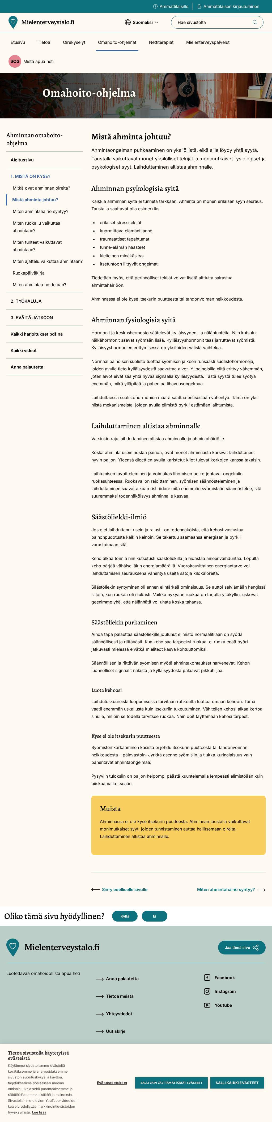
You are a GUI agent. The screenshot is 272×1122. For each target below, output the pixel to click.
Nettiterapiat (161, 42)
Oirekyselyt (74, 42)
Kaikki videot (24, 350)
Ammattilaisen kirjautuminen (231, 6)
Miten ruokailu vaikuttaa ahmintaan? (36, 226)
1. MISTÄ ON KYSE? (30, 176)
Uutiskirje (115, 1031)
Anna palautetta (27, 367)
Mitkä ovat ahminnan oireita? (41, 188)
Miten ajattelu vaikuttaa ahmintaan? (48, 261)
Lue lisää (39, 1112)
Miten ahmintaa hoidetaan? (39, 284)
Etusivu (18, 42)
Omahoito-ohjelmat (117, 42)
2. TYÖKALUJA (26, 301)
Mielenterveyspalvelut (208, 42)
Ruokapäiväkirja (29, 273)
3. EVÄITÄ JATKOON (32, 317)
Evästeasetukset (112, 1083)
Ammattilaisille (174, 6)
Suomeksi (139, 25)
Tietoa (44, 42)
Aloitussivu (22, 159)
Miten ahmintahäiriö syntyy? (40, 211)
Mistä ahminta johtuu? (35, 199)
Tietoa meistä (120, 996)
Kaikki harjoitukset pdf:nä (37, 334)
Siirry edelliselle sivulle (124, 889)
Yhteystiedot (119, 1013)
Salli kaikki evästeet (237, 1083)
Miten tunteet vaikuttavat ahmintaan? (37, 245)
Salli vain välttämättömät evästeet (171, 1083)
